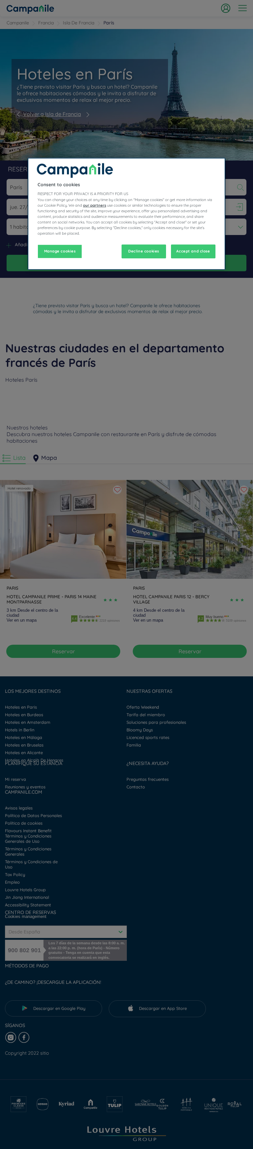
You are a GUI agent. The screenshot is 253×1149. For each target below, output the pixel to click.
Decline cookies (143, 251)
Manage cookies (60, 251)
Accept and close (193, 251)
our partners (94, 205)
